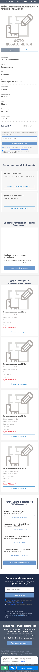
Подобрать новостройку (19, 643)
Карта (30, 2)
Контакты (24, 2)
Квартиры (11, 2)
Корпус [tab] (28, 50)
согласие (9, 147)
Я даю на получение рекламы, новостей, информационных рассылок (15, 151)
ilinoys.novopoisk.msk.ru (7, 653)
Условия (18, 2)
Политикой (22, 661)
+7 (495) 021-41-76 (18, 615)
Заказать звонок (20, 595)
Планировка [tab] (10, 50)
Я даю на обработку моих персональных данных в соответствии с (18, 148)
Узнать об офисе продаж (19, 268)
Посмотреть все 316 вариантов (19, 562)
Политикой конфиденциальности (19, 149)
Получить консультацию (19, 143)
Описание (4, 2)
